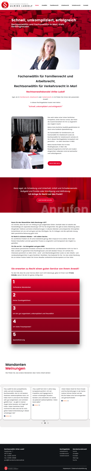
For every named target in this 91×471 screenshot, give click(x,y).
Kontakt (85, 5)
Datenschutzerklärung (79, 468)
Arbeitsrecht (65, 5)
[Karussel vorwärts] (48, 423)
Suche (75, 460)
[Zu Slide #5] (42, 420)
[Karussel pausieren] (45, 423)
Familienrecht (54, 5)
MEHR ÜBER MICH (54, 163)
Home (37, 5)
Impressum (67, 468)
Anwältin (44, 5)
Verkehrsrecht (76, 5)
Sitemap (75, 458)
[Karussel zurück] (42, 423)
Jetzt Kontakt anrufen (45, 200)
